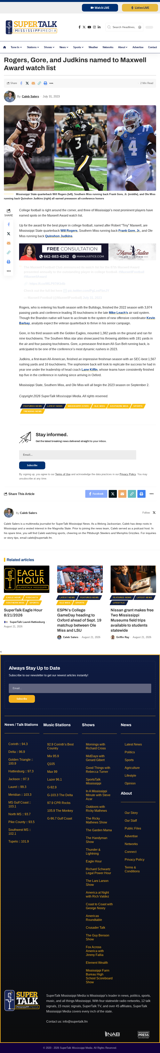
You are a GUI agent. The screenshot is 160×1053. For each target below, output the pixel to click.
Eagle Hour (13, 597)
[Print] (45, 83)
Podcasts (32, 597)
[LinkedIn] (99, 27)
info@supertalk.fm (75, 1021)
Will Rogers (68, 230)
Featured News (32, 406)
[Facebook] (80, 27)
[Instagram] (94, 27)
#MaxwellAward (35, 276)
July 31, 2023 (92, 297)
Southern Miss (119, 406)
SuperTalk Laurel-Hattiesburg (27, 622)
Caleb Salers (30, 96)
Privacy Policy (128, 474)
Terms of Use (62, 474)
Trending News (32, 411)
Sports (137, 406)
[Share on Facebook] (21, 83)
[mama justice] (87, 251)
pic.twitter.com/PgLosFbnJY (88, 290)
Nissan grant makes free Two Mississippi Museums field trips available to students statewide (132, 620)
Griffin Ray (122, 637)
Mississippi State (78, 406)
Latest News (55, 406)
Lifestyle (119, 603)
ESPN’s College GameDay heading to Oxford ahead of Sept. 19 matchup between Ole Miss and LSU (79, 620)
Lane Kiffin (90, 369)
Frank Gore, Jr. (129, 230)
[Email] (33, 83)
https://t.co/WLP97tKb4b (47, 283)
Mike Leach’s (118, 312)
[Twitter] (84, 27)
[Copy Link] (39, 83)
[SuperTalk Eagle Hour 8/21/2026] (26, 579)
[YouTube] (89, 27)
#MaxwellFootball (131, 272)
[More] (51, 83)
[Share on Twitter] (27, 83)
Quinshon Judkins (58, 236)
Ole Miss (99, 406)
